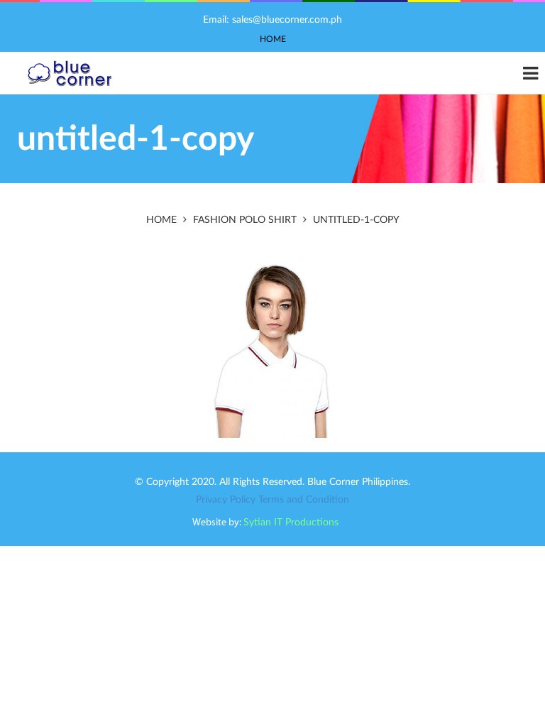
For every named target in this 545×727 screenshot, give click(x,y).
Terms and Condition (303, 500)
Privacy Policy (225, 500)
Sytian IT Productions (290, 523)
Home (273, 39)
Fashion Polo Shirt (245, 220)
